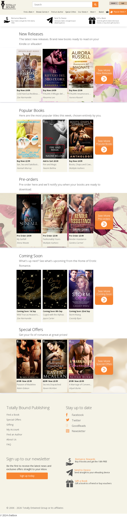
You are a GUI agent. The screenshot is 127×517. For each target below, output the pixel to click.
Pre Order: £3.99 (50, 235)
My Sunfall (21, 239)
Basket (101, 12)
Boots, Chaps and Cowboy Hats (80, 164)
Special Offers (70, 12)
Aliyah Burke (75, 388)
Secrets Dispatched (52, 384)
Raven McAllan (50, 388)
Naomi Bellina (49, 168)
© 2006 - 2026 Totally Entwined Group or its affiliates (34, 507)
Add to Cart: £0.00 (50, 161)
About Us (11, 439)
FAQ (8, 444)
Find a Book (12, 414)
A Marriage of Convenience (80, 384)
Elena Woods (23, 242)
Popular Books (119, 12)
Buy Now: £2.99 (23, 161)
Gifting (9, 424)
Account (113, 3)
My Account (12, 429)
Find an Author (57, 12)
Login (122, 3)
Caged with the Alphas (53, 314)
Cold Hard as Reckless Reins (28, 93)
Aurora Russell (76, 97)
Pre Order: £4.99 (24, 235)
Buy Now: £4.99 (23, 90)
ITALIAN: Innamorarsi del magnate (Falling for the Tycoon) (80, 93)
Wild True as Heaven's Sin (28, 314)
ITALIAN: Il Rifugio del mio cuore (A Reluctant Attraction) (54, 93)
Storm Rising (75, 314)
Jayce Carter (48, 318)
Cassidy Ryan (75, 318)
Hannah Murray (24, 168)
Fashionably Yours (51, 239)
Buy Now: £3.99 (75, 90)
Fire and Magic (50, 164)
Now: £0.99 (24, 381)
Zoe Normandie (24, 97)
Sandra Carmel (76, 242)
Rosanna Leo (49, 97)
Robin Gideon (23, 388)
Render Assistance (77, 239)
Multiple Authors (76, 168)
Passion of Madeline (26, 384)
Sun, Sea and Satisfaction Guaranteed (28, 164)
